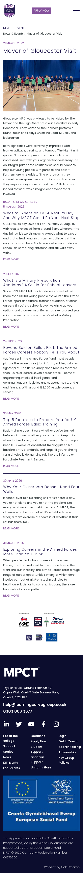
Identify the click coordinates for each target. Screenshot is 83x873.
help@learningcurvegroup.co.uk (34, 704)
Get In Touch (68, 741)
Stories (8, 752)
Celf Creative (70, 867)
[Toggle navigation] (76, 10)
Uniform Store (41, 767)
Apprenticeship (70, 747)
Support (9, 746)
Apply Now (39, 741)
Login (62, 736)
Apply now (42, 10)
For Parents (11, 768)
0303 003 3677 (17, 711)
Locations (38, 736)
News (7, 757)
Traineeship (67, 752)
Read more (11, 259)
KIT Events (10, 763)
